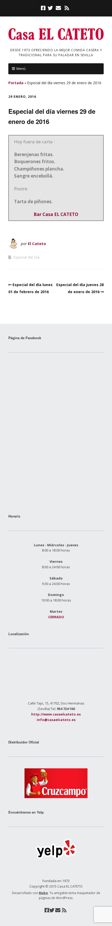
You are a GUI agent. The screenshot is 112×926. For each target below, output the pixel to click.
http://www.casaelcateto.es (56, 714)
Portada (15, 82)
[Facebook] (44, 8)
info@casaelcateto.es (56, 719)
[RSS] (67, 8)
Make (43, 893)
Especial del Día (26, 257)
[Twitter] (50, 8)
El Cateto (37, 243)
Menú (21, 68)
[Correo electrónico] (58, 8)
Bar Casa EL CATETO (56, 214)
